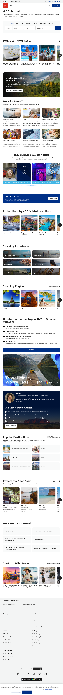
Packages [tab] (42, 23)
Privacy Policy (48, 689)
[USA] (29, 300)
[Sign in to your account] (49, 5)
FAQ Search (35, 620)
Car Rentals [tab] (19, 23)
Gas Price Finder (7, 643)
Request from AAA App (29, 604)
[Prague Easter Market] (29, 225)
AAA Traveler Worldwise (9, 657)
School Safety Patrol (37, 637)
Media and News (7, 640)
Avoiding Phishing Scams (39, 626)
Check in (16, 27)
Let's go (31, 350)
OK (27, 692)
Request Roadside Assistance (12, 1)
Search (58, 28)
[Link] (17, 673)
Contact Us (35, 617)
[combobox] (8, 29)
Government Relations (9, 637)
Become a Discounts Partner (10, 626)
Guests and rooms (41, 27)
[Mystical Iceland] (11, 224)
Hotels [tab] (12, 23)
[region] (31, 689)
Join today (36, 669)
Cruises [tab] (28, 23)
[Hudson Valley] (29, 499)
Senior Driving (36, 643)
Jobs (4, 620)
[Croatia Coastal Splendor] (47, 225)
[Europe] (11, 300)
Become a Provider (8, 623)
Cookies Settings (16, 692)
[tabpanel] (31, 28)
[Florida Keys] (47, 499)
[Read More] (11, 577)
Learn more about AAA (9, 617)
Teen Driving (35, 640)
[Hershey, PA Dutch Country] (11, 499)
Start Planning (53, 198)
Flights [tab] (35, 23)
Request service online (9, 604)
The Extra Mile (6, 660)
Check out (28, 27)
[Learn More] (11, 55)
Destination (8, 27)
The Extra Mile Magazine (9, 654)
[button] (16, 182)
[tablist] (31, 23)
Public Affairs (6, 634)
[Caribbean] (47, 300)
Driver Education (36, 646)
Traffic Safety (36, 634)
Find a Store (35, 623)
